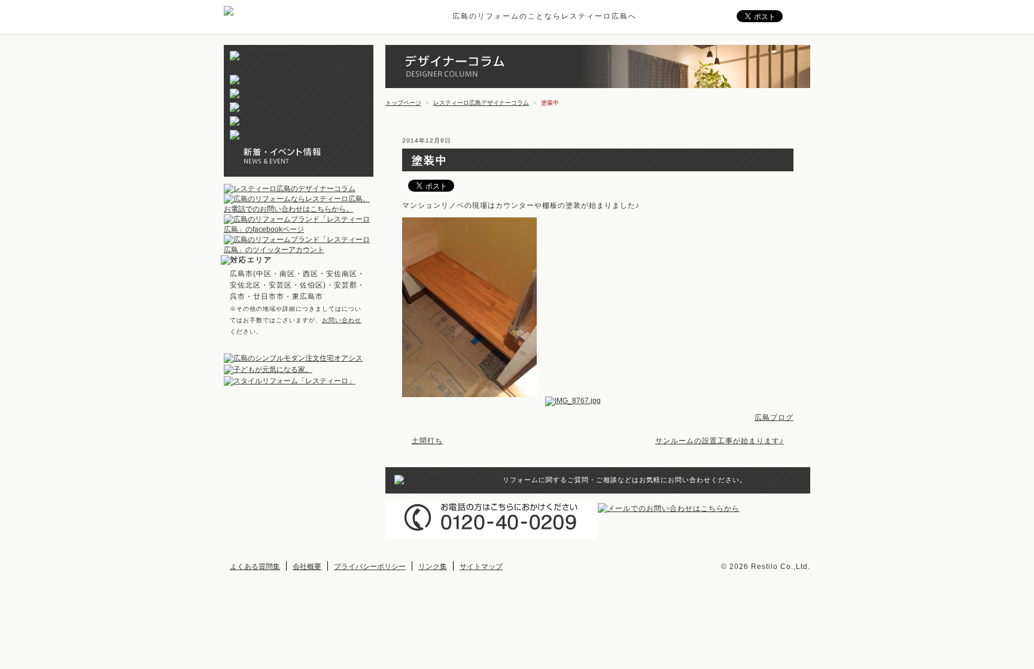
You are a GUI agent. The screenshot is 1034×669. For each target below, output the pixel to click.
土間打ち (427, 441)
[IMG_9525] (472, 400)
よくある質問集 (255, 566)
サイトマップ (481, 566)
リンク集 (432, 566)
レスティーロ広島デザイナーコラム (481, 102)
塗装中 (430, 161)
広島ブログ (774, 417)
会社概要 (307, 566)
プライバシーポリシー (370, 566)
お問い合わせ (341, 320)
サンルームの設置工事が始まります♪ (719, 441)
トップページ (403, 102)
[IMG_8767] (576, 400)
